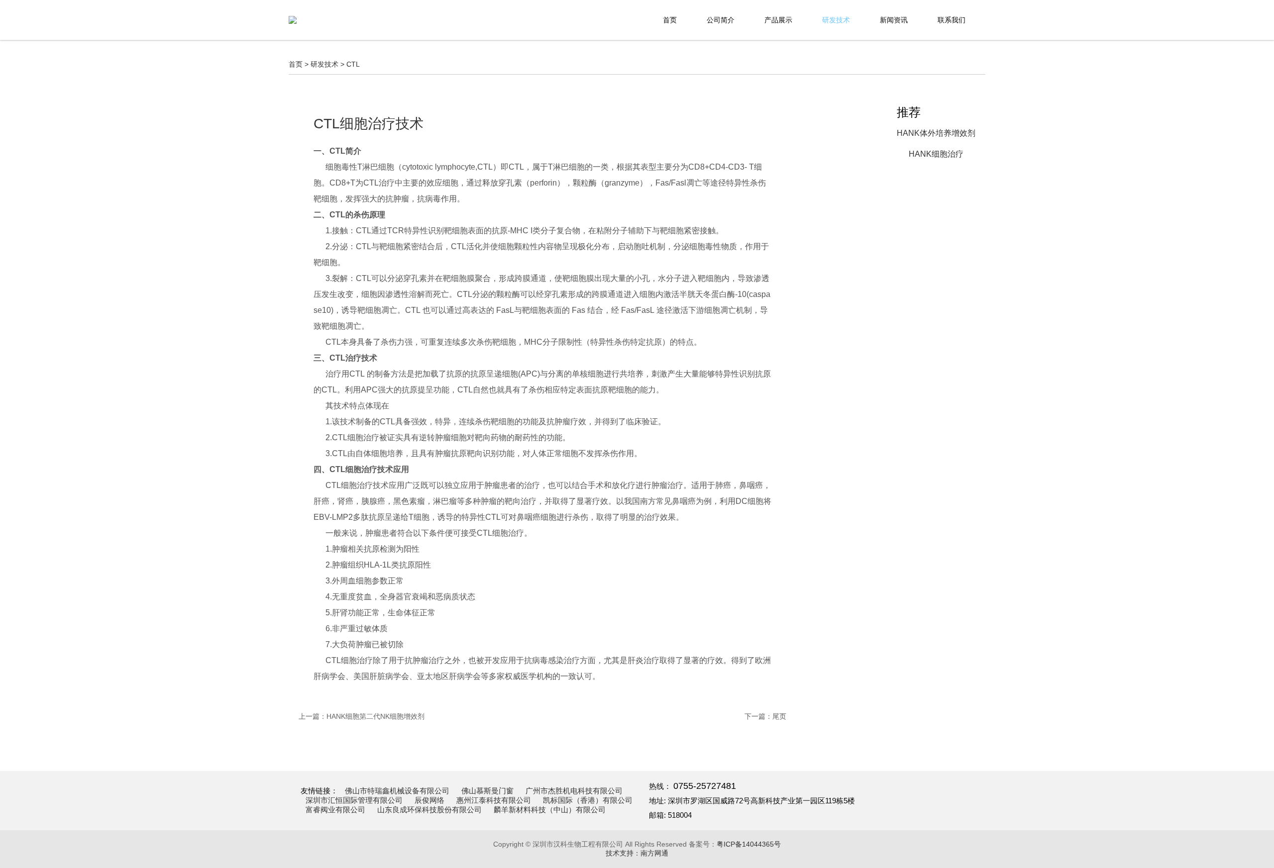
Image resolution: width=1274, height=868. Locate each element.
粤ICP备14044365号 (749, 844)
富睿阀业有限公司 (335, 810)
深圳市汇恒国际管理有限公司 (354, 800)
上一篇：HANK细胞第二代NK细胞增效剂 (362, 716)
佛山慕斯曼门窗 (487, 791)
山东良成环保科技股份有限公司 (429, 810)
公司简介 (721, 20)
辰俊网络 (429, 800)
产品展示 (778, 20)
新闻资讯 (894, 20)
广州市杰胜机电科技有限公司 (574, 791)
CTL (353, 64)
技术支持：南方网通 (637, 853)
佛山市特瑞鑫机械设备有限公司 (397, 791)
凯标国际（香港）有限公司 (588, 800)
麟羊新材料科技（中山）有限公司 (550, 810)
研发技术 (836, 20)
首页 (670, 20)
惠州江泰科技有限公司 (493, 800)
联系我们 (951, 20)
